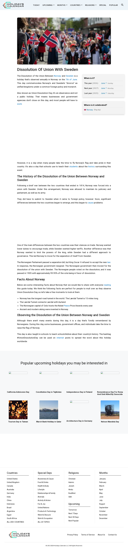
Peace (67, 305)
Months (61, 5)
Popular (113, 5)
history (91, 166)
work (19, 104)
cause (90, 202)
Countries (75, 5)
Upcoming (47, 5)
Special (102, 5)
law (108, 262)
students (73, 166)
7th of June (71, 79)
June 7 (103, 83)
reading (107, 285)
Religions (89, 5)
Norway (57, 76)
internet (60, 337)
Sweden (69, 76)
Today (36, 5)
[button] (122, 5)
